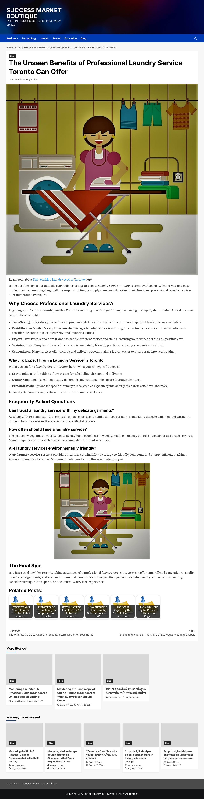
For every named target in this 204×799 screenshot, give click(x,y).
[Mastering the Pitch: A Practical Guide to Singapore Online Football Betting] (29, 669)
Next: (157, 632)
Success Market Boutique (34, 13)
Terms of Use (49, 783)
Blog (83, 38)
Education (70, 38)
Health (44, 38)
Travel (56, 38)
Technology (29, 38)
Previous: (51, 632)
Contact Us (12, 783)
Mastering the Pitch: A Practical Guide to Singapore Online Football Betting (28, 692)
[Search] (196, 38)
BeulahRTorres (18, 79)
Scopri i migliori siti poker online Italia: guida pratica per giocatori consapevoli (178, 755)
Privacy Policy (30, 783)
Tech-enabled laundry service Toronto (59, 279)
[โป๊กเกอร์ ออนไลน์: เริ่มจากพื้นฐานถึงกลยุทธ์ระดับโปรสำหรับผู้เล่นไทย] (126, 669)
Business (12, 38)
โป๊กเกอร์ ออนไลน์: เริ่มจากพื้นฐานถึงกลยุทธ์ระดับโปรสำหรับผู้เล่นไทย (101, 755)
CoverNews (114, 793)
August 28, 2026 (36, 701)
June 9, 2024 (34, 79)
